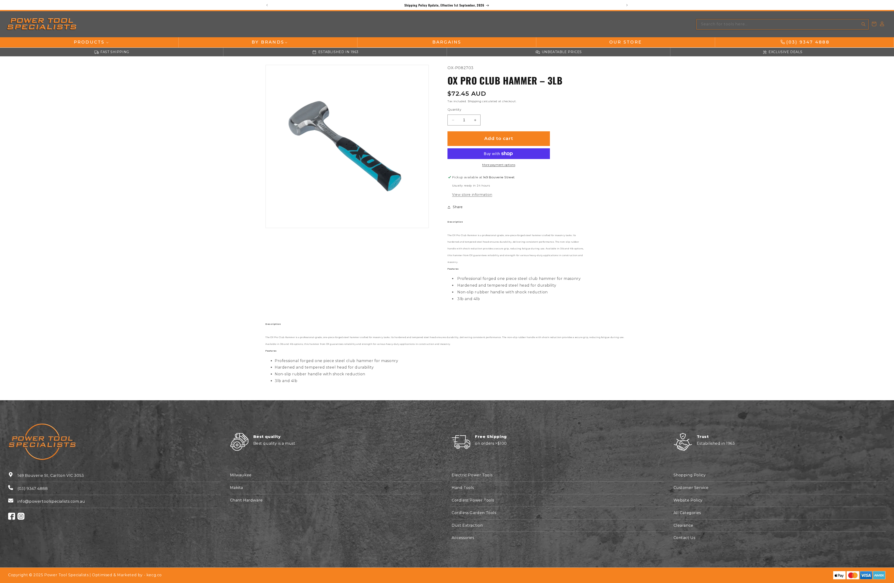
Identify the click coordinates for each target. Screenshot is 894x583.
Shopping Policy (690, 475)
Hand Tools (463, 487)
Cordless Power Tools (473, 500)
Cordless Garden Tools (474, 513)
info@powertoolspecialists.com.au (51, 501)
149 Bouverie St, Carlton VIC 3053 (50, 475)
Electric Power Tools (472, 475)
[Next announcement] (627, 5)
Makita (236, 487)
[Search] (863, 24)
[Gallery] (347, 146)
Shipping (474, 101)
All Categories (687, 513)
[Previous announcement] (267, 5)
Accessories (463, 538)
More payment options (498, 164)
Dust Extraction (467, 525)
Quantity (454, 109)
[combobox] (782, 24)
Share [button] (458, 207)
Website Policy (688, 500)
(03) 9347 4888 (32, 488)
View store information (472, 195)
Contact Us (684, 538)
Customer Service (691, 487)
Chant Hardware (246, 500)
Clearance (683, 525)
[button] (89, 42)
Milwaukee (241, 475)
